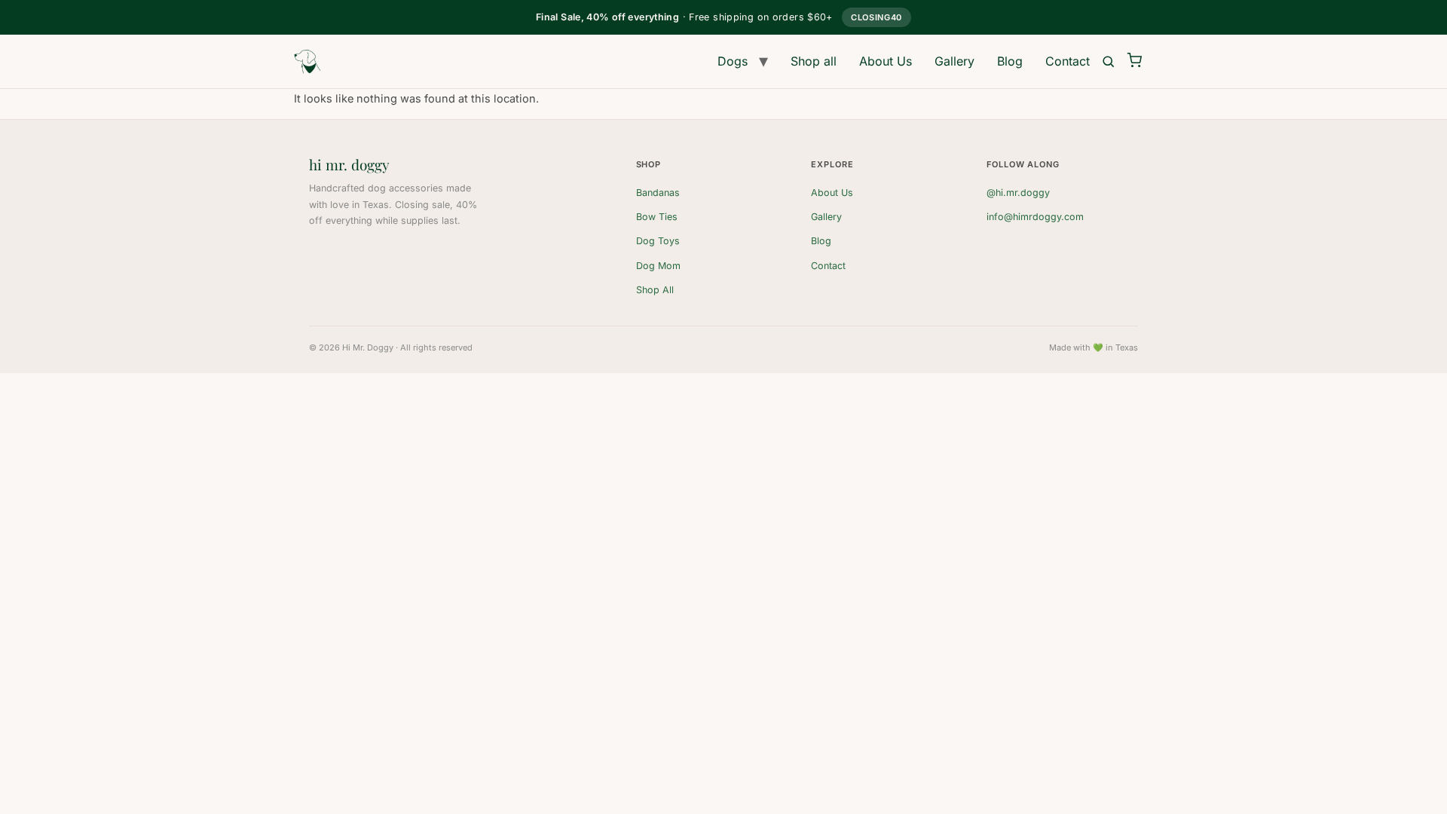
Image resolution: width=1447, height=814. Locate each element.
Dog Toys (658, 240)
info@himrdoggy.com (1035, 216)
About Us (885, 61)
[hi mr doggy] (307, 61)
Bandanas (658, 192)
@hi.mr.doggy (1018, 192)
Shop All (655, 289)
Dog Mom (658, 265)
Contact (1067, 61)
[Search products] (1108, 61)
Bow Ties (657, 216)
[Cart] (1134, 61)
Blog (1010, 61)
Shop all (814, 61)
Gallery (954, 61)
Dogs (732, 61)
